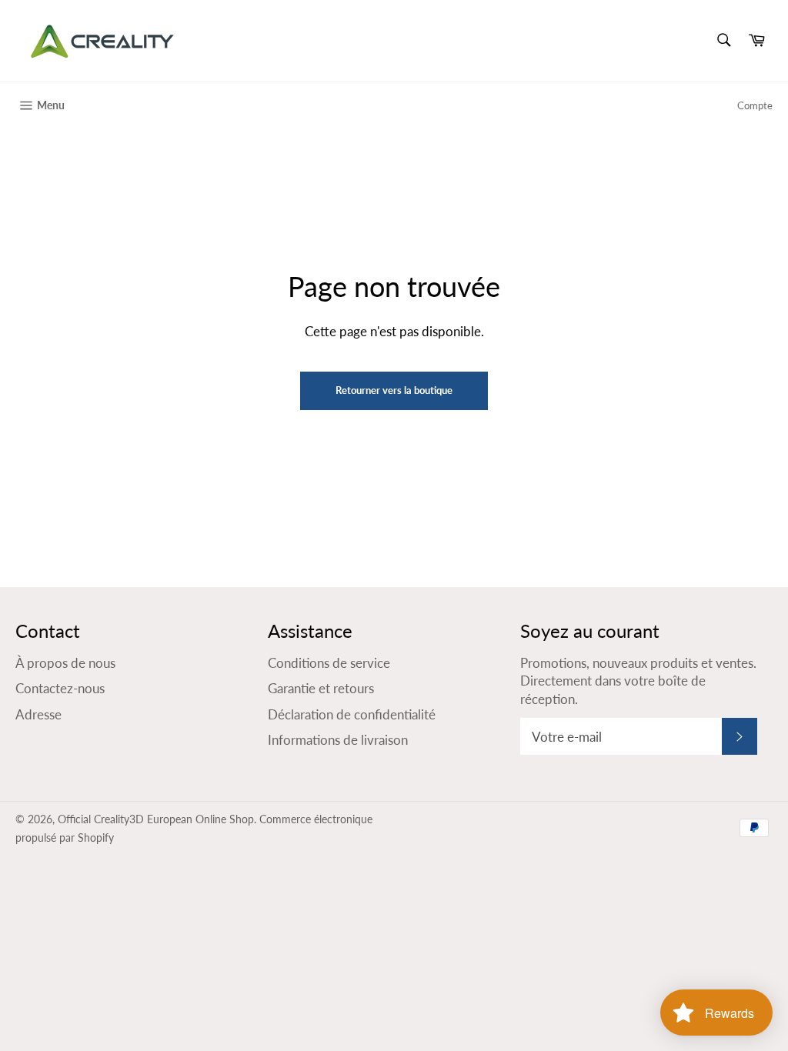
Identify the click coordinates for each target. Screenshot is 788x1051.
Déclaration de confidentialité (352, 714)
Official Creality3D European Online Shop (156, 819)
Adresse (38, 714)
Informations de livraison (338, 740)
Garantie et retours (321, 688)
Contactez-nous (60, 688)
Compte (755, 105)
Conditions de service (329, 663)
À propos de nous (65, 663)
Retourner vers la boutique (394, 390)
